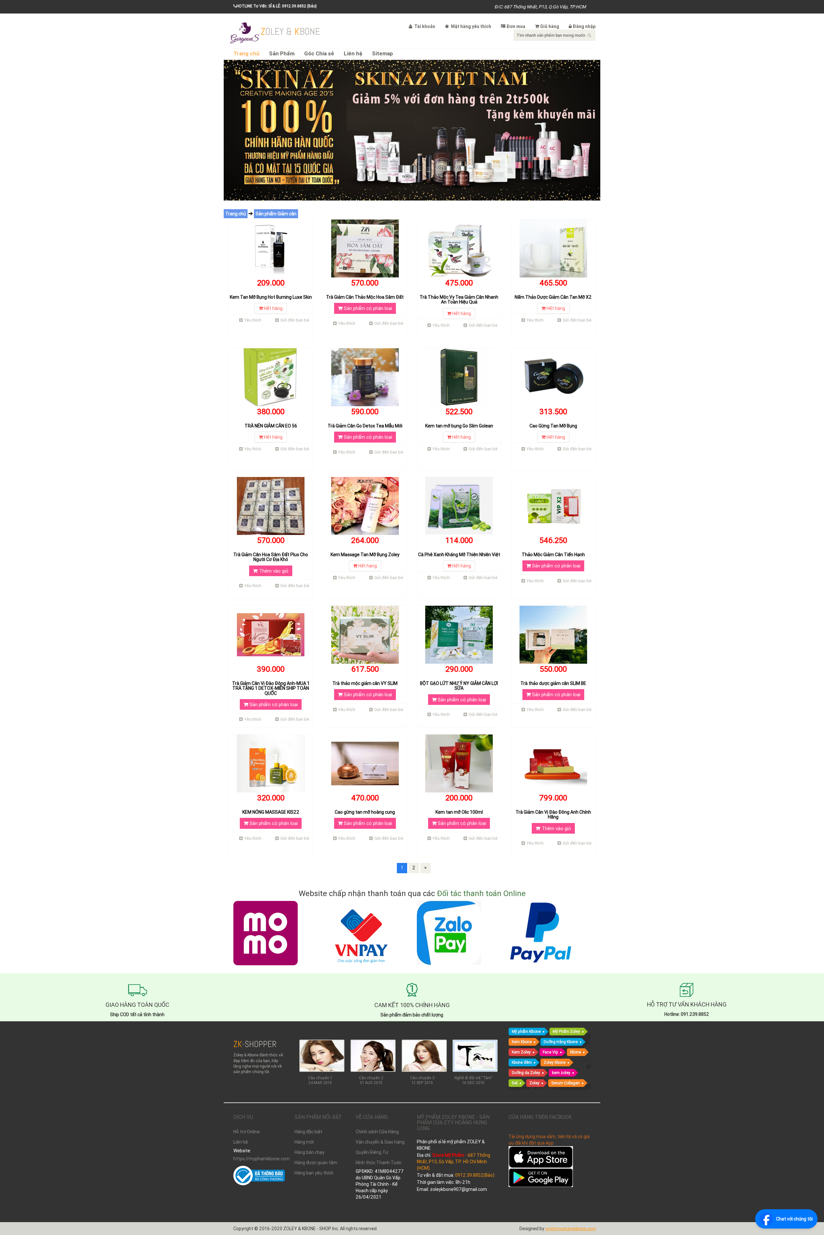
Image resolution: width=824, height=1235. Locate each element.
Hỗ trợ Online (246, 1132)
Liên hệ (353, 53)
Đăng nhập (584, 26)
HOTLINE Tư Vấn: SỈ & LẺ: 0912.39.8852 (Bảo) (276, 6)
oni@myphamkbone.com (570, 1228)
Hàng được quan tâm (316, 1162)
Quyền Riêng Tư (372, 1152)
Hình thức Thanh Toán (378, 1162)
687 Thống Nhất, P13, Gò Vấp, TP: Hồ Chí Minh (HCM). (453, 1161)
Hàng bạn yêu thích (314, 1173)
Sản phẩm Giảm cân (276, 214)
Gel (515, 1083)
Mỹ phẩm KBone (526, 1031)
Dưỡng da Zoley (526, 1072)
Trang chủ (246, 53)
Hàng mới (304, 1142)
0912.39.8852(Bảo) (474, 1175)
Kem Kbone (522, 1041)
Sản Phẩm (282, 53)
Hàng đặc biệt (309, 1132)
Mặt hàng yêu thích (470, 26)
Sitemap (382, 53)
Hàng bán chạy (309, 1152)
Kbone (575, 1052)
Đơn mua (515, 26)
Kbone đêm (522, 1062)
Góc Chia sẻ (319, 53)
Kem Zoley (521, 1052)
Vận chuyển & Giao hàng (380, 1142)
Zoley (534, 1083)
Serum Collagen (565, 1083)
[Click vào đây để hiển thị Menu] (245, 32)
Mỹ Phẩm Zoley (566, 1031)
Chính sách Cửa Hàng (377, 1132)
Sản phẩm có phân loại (367, 308)
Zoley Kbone (555, 1062)
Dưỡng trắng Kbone (561, 1041)
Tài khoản (424, 26)
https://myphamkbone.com (259, 1159)
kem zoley (561, 1072)
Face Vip (550, 1052)
